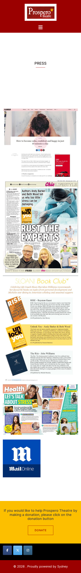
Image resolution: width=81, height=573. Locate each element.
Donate (41, 530)
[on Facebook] (7, 550)
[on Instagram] (27, 550)
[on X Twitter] (17, 550)
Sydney (62, 566)
